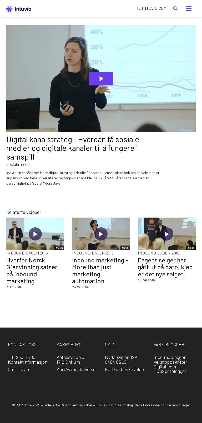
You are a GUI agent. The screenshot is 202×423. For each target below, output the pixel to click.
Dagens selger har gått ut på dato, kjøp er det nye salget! (165, 267)
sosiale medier (19, 164)
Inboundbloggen (170, 357)
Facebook (78, 384)
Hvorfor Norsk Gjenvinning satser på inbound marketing (31, 270)
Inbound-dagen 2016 (27, 252)
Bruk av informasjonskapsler (117, 405)
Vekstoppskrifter (170, 362)
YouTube (123, 384)
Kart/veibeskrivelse (76, 369)
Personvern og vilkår (76, 405)
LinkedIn (93, 384)
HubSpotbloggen (170, 371)
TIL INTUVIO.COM (151, 8)
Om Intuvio (18, 369)
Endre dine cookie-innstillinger (166, 405)
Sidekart (50, 405)
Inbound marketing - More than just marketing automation (100, 270)
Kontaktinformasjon (27, 362)
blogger (174, 344)
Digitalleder (165, 366)
